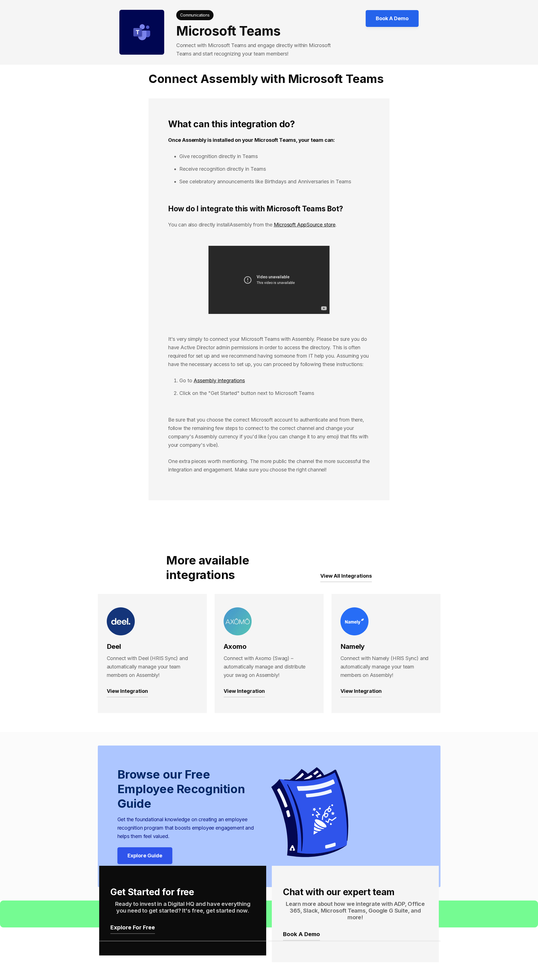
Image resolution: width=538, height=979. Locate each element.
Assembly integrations (219, 380)
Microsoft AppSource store (305, 225)
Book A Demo (392, 18)
